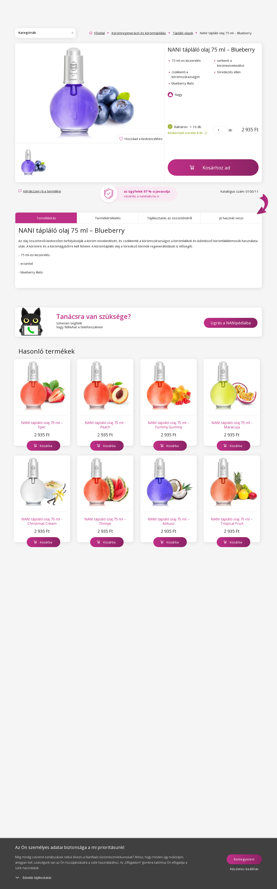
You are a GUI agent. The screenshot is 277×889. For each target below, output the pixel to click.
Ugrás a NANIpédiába (231, 322)
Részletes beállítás (244, 869)
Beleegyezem (244, 859)
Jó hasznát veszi (231, 218)
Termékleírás (46, 218)
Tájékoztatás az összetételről (169, 218)
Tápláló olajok (183, 33)
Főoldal (99, 33)
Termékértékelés (108, 218)
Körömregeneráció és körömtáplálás (138, 33)
